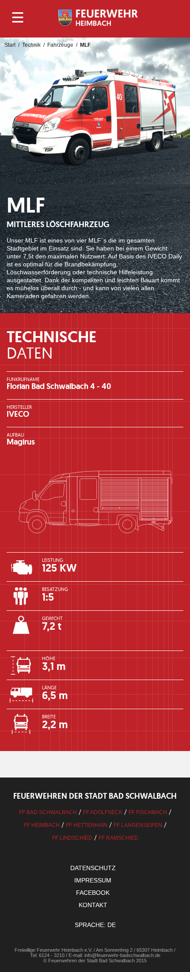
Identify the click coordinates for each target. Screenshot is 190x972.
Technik (31, 45)
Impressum (92, 880)
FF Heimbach (42, 825)
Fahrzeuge (60, 45)
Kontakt (93, 904)
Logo (98, 18)
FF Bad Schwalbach (48, 812)
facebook (93, 892)
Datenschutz (93, 867)
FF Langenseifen (138, 825)
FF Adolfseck (102, 812)
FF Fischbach (148, 812)
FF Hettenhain (86, 825)
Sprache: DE (95, 924)
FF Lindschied (72, 838)
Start (9, 45)
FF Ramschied (118, 838)
